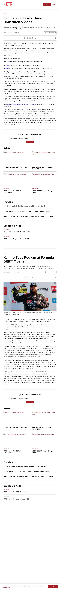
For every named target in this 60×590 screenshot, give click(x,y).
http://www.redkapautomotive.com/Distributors (21, 104)
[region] (30, 587)
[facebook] (24, 38)
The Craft (7, 65)
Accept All (52, 586)
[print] (55, 38)
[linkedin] (27, 38)
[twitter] (30, 38)
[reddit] (32, 38)
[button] (5, 4)
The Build (7, 68)
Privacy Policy (6, 587)
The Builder (7, 61)
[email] (35, 38)
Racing (5, 13)
